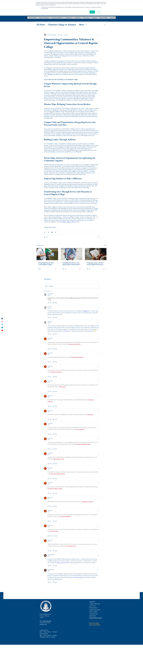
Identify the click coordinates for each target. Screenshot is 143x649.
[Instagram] (2, 321)
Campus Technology (94, 603)
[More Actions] (98, 294)
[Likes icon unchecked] (48, 303)
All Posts (40, 24)
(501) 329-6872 (47, 621)
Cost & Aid (92, 606)
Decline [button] (98, 12)
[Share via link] (55, 232)
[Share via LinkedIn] (52, 232)
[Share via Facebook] (44, 232)
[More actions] (98, 35)
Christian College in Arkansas (62, 24)
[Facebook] (2, 318)
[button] (104, 24)
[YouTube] (2, 330)
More (81, 24)
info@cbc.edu (43, 624)
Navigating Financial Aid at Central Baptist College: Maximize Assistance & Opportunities (46, 263)
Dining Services (93, 608)
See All (105, 245)
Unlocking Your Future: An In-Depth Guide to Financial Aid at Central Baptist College (71, 263)
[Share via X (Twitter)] (48, 232)
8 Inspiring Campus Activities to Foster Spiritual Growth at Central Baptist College (95, 263)
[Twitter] (2, 324)
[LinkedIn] (2, 327)
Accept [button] (92, 12)
